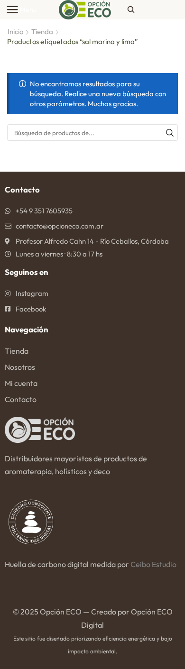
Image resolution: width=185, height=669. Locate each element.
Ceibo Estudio (153, 564)
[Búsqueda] (170, 132)
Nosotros (20, 367)
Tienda (42, 31)
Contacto (21, 399)
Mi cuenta (21, 383)
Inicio (15, 31)
